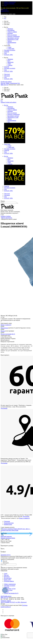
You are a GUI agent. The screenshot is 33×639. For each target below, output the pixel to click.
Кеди (8, 60)
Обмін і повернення (10, 2)
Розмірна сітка (8, 590)
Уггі (8, 44)
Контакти (7, 576)
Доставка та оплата (9, 50)
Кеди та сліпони (12, 35)
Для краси (7, 75)
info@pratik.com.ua (6, 596)
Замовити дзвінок (6, 600)
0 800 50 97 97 (5, 11)
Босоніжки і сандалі (13, 38)
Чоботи (9, 41)
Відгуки (5, 9)
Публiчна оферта (9, 581)
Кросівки (10, 33)
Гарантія (6, 51)
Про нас (3, 83)
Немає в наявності (24, 518)
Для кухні (7, 74)
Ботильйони (10, 30)
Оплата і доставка (9, 3)
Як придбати (8, 578)
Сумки (9, 47)
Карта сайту (7, 579)
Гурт (5, 5)
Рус (5, 18)
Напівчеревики (11, 42)
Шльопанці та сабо (12, 39)
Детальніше (4, 408)
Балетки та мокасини (13, 36)
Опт (19, 83)
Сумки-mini (10, 48)
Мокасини (10, 62)
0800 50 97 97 (4, 84)
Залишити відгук (5, 554)
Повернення (4, 328)
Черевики (10, 28)
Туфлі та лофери (12, 32)
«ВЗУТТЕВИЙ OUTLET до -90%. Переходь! (14, 602)
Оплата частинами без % (8, 334)
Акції (5, 573)
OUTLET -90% (8, 54)
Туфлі (9, 63)
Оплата (3, 331)
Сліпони (9, 65)
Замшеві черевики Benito (8, 538)
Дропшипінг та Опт (10, 588)
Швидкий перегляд (6, 536)
